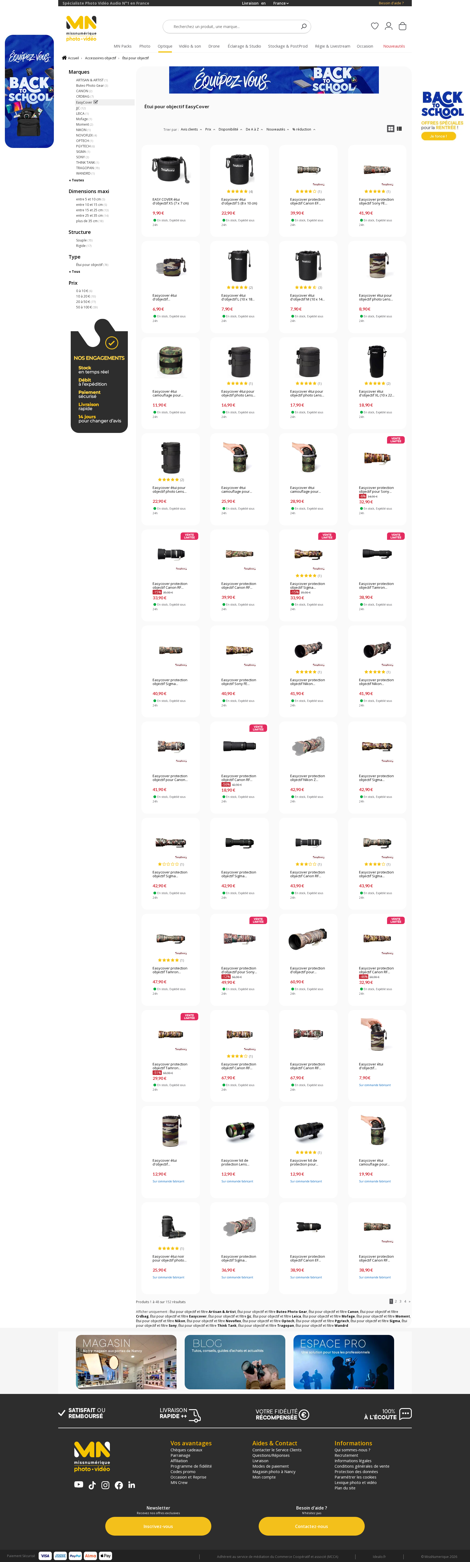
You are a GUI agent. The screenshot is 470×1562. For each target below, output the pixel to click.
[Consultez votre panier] (402, 26)
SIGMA (83, 151)
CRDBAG (85, 96)
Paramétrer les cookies (355, 1477)
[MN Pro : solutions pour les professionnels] (343, 1362)
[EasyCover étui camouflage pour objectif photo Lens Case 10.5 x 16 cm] (239, 458)
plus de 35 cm (89, 221)
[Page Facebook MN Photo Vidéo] (119, 1485)
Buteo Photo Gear (92, 85)
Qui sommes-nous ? (352, 1449)
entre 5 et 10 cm (90, 199)
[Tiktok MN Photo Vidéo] (92, 1485)
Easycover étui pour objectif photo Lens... (376, 297)
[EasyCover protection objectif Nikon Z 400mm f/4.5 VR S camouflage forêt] (308, 746)
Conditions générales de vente (362, 1466)
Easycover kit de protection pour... (304, 1162)
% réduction (302, 129)
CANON (84, 91)
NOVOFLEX (86, 135)
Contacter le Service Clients (277, 1449)
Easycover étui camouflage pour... (168, 393)
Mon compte (264, 1477)
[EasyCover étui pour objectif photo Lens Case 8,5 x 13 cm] (308, 361)
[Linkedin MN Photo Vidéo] (131, 1485)
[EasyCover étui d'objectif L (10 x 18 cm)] (239, 265)
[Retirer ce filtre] (95, 102)
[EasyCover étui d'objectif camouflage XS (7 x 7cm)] (170, 265)
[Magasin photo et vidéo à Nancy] (126, 1362)
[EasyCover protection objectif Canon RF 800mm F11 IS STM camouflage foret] (239, 554)
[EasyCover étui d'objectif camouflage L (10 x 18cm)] (377, 1034)
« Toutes (76, 180)
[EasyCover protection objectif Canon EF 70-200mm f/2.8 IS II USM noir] (308, 1226)
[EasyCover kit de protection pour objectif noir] (308, 1130)
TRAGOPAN (88, 168)
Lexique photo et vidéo (356, 1482)
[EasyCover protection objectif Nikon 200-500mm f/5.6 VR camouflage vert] (377, 650)
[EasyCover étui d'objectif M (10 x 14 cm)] (308, 265)
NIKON (83, 130)
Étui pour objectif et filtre (203, 1311)
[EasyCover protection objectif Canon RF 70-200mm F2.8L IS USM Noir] (170, 554)
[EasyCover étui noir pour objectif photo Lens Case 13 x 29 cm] (170, 1226)
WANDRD (85, 173)
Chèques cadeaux (186, 1449)
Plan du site (345, 1487)
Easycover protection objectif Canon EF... (307, 201)
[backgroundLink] (29, 781)
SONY (82, 157)
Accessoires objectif (100, 58)
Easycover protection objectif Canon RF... (170, 586)
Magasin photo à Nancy (273, 1471)
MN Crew (179, 1482)
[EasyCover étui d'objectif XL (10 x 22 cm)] (377, 361)
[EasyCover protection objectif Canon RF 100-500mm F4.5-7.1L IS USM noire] (308, 842)
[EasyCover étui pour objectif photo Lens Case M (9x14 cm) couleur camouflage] (377, 265)
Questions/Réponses (271, 1455)
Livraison (260, 1460)
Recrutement (346, 1455)
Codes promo (183, 1471)
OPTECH (84, 140)
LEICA (82, 113)
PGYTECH (85, 146)
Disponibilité (229, 129)
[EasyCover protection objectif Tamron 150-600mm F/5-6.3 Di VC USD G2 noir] (377, 554)
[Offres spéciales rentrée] (274, 92)
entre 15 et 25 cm (92, 210)
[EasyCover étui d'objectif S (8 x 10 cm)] (239, 169)
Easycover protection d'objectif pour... (307, 970)
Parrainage (180, 1455)
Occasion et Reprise (188, 1477)
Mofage (84, 119)
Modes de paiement (270, 1466)
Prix (208, 129)
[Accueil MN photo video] (87, 29)
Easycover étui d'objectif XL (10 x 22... (376, 393)
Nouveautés (276, 129)
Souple (84, 240)
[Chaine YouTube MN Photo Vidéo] (78, 1485)
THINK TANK (87, 162)
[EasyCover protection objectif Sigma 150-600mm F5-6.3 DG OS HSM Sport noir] (239, 842)
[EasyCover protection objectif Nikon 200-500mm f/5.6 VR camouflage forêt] (308, 650)
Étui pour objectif (135, 58)
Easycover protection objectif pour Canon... (170, 778)
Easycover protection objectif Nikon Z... (307, 778)
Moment (84, 124)
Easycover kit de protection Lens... (235, 1162)
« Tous (74, 271)
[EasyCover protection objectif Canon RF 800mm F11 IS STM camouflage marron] (377, 938)
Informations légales (353, 1460)
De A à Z (253, 129)
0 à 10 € (84, 291)
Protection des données (356, 1471)
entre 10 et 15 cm (91, 204)
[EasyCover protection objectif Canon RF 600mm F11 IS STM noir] (239, 746)
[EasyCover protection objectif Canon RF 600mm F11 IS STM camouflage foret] (377, 1226)
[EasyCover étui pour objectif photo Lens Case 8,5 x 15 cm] (239, 361)
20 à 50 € (86, 301)
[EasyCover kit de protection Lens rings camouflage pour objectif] (239, 1130)
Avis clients (190, 129)
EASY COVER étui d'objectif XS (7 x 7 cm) (170, 201)
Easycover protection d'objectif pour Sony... (239, 970)
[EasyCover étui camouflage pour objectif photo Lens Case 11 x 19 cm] (377, 1130)
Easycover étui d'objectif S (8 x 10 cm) (239, 201)
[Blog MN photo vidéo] (235, 1362)
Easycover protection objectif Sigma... (307, 586)
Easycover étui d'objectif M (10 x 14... (307, 297)
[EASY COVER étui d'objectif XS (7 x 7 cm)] (170, 169)
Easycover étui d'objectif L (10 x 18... (238, 297)
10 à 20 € (86, 296)
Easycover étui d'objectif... (165, 297)
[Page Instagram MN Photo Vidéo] (105, 1485)
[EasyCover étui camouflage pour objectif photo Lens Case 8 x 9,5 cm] (170, 361)
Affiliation (179, 1460)
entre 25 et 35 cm (92, 215)
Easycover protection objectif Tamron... (376, 586)
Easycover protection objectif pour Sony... (376, 490)
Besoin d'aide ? (391, 3)
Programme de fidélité (191, 1466)
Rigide (83, 245)
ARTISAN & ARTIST (92, 80)
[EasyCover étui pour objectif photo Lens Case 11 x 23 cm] (170, 458)
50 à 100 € (87, 307)
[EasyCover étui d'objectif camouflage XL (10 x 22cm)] (170, 1130)
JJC (81, 108)
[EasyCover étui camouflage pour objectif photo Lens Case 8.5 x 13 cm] (308, 458)
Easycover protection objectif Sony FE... (376, 201)
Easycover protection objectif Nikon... (307, 682)
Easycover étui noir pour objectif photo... (170, 1258)
